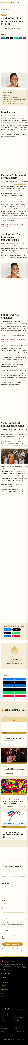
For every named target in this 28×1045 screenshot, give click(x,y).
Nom (3, 900)
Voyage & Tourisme (19, 1031)
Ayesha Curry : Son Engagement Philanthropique (15, 99)
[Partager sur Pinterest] (14, 696)
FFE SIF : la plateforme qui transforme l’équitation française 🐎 (14, 833)
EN (5, 1043)
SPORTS (8, 9)
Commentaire (5, 883)
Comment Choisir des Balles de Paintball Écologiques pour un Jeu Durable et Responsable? (13, 801)
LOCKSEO (3, 985)
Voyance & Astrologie (6, 1034)
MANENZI (3, 980)
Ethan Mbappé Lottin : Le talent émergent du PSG (12, 739)
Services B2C (18, 1028)
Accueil (3, 9)
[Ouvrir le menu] (21, 2)
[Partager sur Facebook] (14, 679)
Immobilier (17, 1020)
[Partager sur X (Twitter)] (14, 682)
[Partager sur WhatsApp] (14, 692)
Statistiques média (5, 1001)
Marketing (17, 1022)
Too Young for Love (20, 184)
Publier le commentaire (12, 944)
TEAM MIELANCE (14, 659)
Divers (2, 1017)
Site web (4, 915)
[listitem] (3, 38)
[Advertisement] (14, 56)
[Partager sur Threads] (14, 689)
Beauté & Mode (4, 1014)
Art (2, 1012)
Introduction (7, 95)
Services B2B (4, 1028)
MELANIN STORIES (5, 982)
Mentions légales (14, 1040)
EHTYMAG (3, 977)
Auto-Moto (17, 1012)
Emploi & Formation (19, 1017)
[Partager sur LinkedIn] (14, 685)
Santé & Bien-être (19, 1025)
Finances (3, 1020)
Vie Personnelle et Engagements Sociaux (13, 103)
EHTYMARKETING (6, 1040)
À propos (3, 993)
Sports (2, 1031)
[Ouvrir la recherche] (18, 2)
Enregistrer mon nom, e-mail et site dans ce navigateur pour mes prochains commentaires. (13, 923)
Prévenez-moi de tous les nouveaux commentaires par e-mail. (10, 929)
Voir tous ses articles (14, 663)
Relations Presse (5, 999)
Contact (3, 996)
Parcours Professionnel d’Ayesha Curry (13, 97)
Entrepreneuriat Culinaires (10, 101)
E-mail (4, 907)
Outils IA (3, 1025)
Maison (2, 1022)
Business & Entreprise (20, 1014)
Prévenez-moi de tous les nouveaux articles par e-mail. (13, 937)
